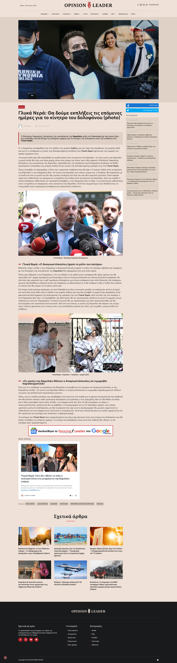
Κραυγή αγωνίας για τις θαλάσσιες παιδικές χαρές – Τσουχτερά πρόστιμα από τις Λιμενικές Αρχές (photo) (69, 552)
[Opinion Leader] (88, 5)
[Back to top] (171, 657)
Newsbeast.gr (97, 136)
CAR (112, 14)
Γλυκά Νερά (26, 140)
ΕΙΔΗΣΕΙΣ (44, 14)
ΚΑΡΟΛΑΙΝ (64, 504)
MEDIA (76, 14)
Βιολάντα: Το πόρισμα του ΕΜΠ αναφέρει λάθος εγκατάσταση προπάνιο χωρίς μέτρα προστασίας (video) (105, 585)
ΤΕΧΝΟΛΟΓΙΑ (123, 14)
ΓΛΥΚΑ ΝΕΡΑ (30, 504)
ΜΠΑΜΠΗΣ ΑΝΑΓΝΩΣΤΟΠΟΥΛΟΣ (82, 504)
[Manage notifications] (5, 657)
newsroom (27, 126)
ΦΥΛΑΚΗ (100, 504)
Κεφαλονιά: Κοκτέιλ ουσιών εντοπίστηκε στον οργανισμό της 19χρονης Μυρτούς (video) (33, 584)
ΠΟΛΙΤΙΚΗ (55, 14)
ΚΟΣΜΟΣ (66, 14)
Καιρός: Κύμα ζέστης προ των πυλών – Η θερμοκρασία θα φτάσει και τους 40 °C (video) (106, 550)
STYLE (85, 14)
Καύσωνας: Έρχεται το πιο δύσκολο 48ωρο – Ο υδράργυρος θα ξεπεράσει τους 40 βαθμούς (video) (34, 550)
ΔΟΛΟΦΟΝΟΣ (42, 504)
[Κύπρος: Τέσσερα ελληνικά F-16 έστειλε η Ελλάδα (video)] (70, 569)
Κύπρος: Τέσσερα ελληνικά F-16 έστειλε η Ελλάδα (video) (68, 583)
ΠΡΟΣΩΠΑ (94, 14)
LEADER (105, 14)
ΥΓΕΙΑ (133, 14)
